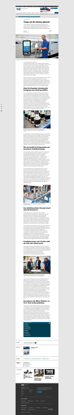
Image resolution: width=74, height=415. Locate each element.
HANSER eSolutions (45, 407)
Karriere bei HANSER (24, 407)
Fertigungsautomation (45, 358)
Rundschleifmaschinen (26, 358)
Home (17, 16)
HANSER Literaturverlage (31, 409)
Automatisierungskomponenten (36, 358)
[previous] (16, 374)
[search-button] (56, 13)
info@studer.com (27, 365)
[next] (19, 374)
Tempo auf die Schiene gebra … (28, 342)
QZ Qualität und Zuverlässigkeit (25, 402)
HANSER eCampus (23, 409)
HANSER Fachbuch (31, 407)
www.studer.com (27, 335)
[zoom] (57, 59)
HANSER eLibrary (38, 407)
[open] (50, 31)
